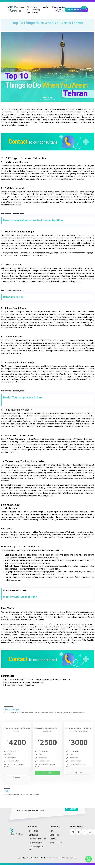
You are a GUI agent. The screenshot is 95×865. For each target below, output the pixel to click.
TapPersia (39, 255)
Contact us (33, 835)
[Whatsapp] (88, 859)
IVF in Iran (28, 10)
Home (9, 7)
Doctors (46, 7)
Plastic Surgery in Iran (36, 848)
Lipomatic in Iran (35, 843)
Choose (16, 777)
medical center (56, 843)
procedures (33, 831)
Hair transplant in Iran (37, 839)
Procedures (19, 7)
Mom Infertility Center (36, 10)
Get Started (71, 809)
